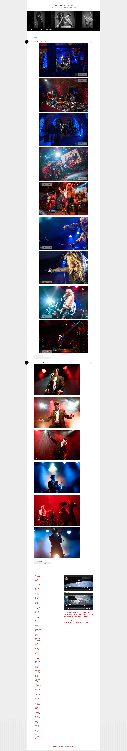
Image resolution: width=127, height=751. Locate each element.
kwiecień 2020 (37, 592)
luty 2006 (36, 707)
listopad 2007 (37, 684)
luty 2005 (36, 722)
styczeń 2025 (37, 580)
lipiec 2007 (36, 688)
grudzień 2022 (37, 584)
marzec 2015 (37, 617)
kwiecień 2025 (37, 576)
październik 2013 (38, 629)
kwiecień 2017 (37, 607)
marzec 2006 (37, 706)
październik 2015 (38, 613)
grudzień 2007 (37, 683)
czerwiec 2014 (37, 621)
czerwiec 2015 (37, 615)
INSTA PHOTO (58, 29)
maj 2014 (36, 622)
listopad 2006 (37, 695)
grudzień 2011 (37, 645)
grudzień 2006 (37, 694)
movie (72, 618)
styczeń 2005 (37, 724)
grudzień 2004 (37, 725)
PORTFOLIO (31, 29)
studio (74, 620)
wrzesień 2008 (37, 672)
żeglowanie (90, 622)
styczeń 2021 (37, 589)
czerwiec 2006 (37, 702)
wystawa (83, 622)
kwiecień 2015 (37, 616)
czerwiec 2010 (37, 656)
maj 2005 (36, 718)
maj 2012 (36, 639)
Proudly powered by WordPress (57, 746)
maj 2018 (36, 599)
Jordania (66, 616)
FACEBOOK (39, 29)
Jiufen (92, 614)
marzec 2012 (37, 642)
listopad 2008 (37, 671)
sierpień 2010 (37, 653)
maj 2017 (36, 606)
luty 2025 (36, 579)
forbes (66, 614)
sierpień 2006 (37, 699)
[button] (79, 583)
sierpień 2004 (37, 730)
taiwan (78, 620)
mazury (65, 618)
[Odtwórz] (66, 589)
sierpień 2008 (37, 674)
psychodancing (47, 563)
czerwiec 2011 (37, 649)
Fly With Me (67, 29)
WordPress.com (73, 746)
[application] (78, 583)
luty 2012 (36, 643)
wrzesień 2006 (37, 698)
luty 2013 (36, 634)
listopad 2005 (37, 711)
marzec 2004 (37, 736)
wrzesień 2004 (37, 729)
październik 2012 (38, 636)
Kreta (78, 616)
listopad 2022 (37, 585)
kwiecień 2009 (37, 665)
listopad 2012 (37, 635)
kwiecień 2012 (37, 640)
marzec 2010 (37, 658)
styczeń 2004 (37, 739)
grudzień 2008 (37, 670)
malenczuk (42, 563)
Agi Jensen (67, 612)
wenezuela (74, 622)
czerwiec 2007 (37, 689)
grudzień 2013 (37, 626)
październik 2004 (38, 727)
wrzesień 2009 (37, 661)
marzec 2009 (37, 666)
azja (71, 612)
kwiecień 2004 (37, 735)
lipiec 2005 (36, 716)
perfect (49, 357)
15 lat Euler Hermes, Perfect (41, 42)
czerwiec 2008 (37, 676)
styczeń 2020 (37, 594)
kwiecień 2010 (37, 657)
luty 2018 (36, 602)
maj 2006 (36, 703)
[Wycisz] (89, 589)
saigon (90, 618)
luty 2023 (36, 581)
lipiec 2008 (36, 675)
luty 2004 (36, 738)
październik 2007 (38, 685)
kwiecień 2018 (37, 601)
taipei (76, 620)
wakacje (67, 622)
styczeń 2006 (37, 708)
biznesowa (78, 612)
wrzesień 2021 (37, 588)
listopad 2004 (37, 726)
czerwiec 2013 (37, 631)
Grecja (80, 614)
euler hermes (39, 357)
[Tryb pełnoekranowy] (91, 589)
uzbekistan (89, 620)
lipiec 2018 (36, 598)
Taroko (85, 620)
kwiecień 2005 (37, 720)
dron (84, 612)
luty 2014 (36, 625)
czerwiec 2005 (37, 717)
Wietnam (78, 622)
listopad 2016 (37, 610)
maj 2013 (36, 633)
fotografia (75, 614)
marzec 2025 (37, 578)
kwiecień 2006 (37, 704)
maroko (85, 616)
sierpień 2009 (37, 662)
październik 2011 (38, 647)
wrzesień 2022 (37, 587)
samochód (66, 620)
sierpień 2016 (37, 612)
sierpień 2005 (37, 715)
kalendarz (71, 616)
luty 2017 (36, 608)
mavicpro (88, 616)
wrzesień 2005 (37, 713)
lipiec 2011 (36, 648)
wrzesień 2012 (37, 638)
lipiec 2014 (36, 620)
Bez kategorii (40, 356)
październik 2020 (38, 590)
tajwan (81, 620)
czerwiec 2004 (37, 732)
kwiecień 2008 (37, 679)
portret (84, 618)
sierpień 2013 (37, 630)
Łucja (86, 622)
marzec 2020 (37, 593)
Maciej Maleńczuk (39, 363)
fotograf (70, 614)
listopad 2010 (37, 652)
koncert (46, 357)
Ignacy (86, 614)
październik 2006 (38, 697)
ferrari (89, 612)
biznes (73, 612)
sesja (71, 620)
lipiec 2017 (36, 603)
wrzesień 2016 (37, 611)
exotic (86, 612)
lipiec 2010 (36, 654)
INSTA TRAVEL (49, 29)
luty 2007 (36, 693)
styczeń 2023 (37, 583)
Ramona (87, 618)
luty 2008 (36, 681)
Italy (90, 614)
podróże (80, 618)
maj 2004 (36, 734)
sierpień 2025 (37, 575)
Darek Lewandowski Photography (63, 5)
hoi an (83, 614)
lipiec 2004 (36, 731)
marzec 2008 (37, 680)
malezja (82, 616)
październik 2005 (38, 712)
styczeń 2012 (37, 644)
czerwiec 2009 (37, 663)
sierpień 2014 (37, 619)
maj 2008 (36, 677)
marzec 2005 (37, 721)
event (43, 357)
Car (82, 612)
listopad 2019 (37, 597)
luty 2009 (36, 667)
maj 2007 (36, 690)
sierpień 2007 (37, 686)
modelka (69, 618)
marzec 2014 (37, 624)
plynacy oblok (76, 618)
